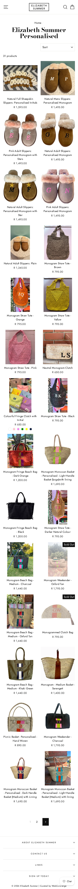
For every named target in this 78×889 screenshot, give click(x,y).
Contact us (39, 853)
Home (37, 23)
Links (39, 864)
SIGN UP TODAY (39, 876)
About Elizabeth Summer (39, 842)
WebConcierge (59, 885)
